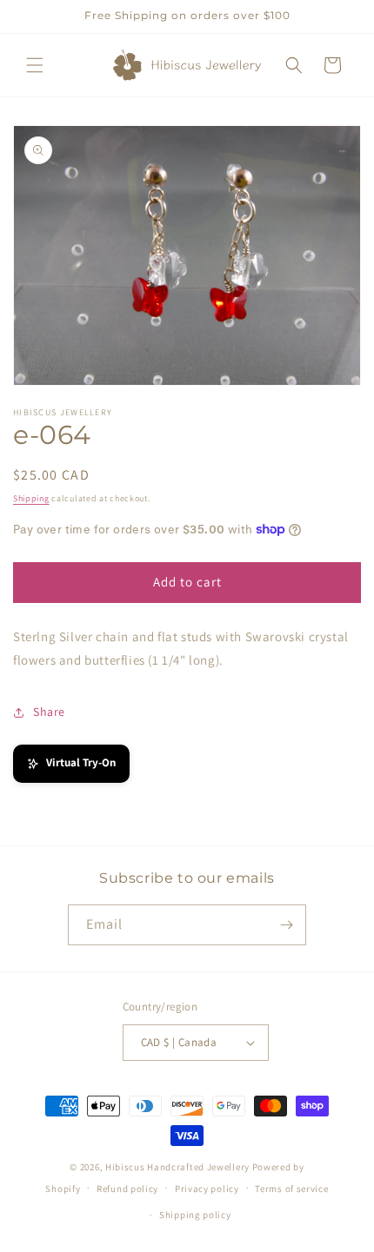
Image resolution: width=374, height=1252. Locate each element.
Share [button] (49, 711)
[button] (35, 65)
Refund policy (127, 1188)
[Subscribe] (286, 924)
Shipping (31, 498)
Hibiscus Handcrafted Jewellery (177, 1167)
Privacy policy (207, 1188)
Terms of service (291, 1188)
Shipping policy (195, 1215)
